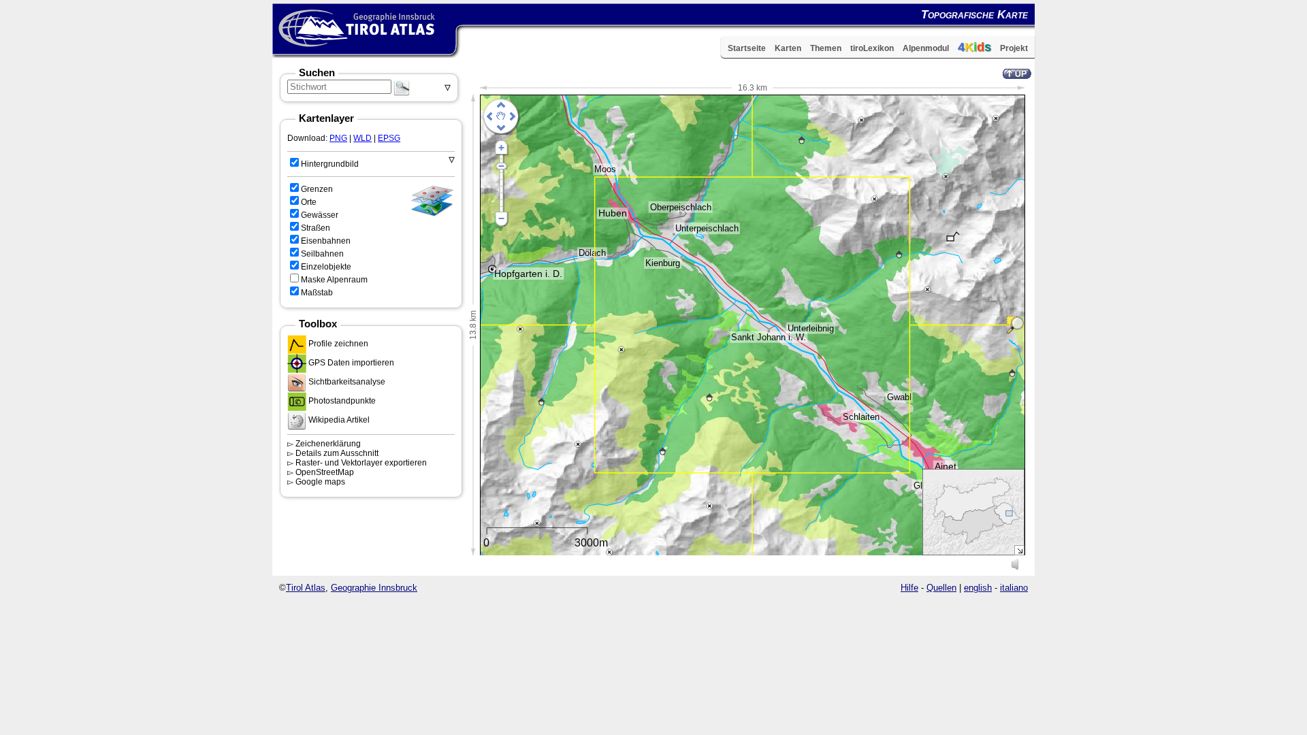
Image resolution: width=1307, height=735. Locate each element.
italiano (1014, 588)
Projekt (1014, 48)
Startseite (747, 48)
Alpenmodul (926, 48)
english (978, 588)
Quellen (941, 588)
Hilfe (909, 588)
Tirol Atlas (305, 588)
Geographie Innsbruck (374, 588)
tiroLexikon (872, 48)
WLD (362, 138)
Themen (825, 48)
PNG (338, 138)
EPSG (389, 138)
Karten (788, 48)
